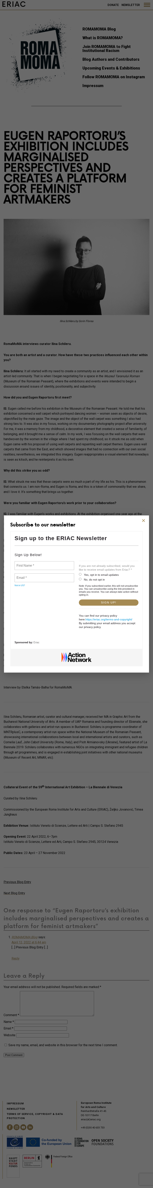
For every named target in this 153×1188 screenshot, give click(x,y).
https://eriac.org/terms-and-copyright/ (108, 619)
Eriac (36, 642)
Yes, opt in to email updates (101, 574)
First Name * (25, 563)
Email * (21, 575)
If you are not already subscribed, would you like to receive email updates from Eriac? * (107, 567)
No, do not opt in (94, 579)
